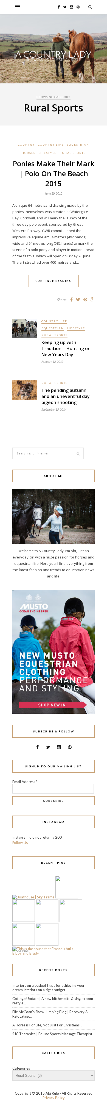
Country (26, 144)
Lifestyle (47, 152)
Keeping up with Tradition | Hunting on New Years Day (66, 348)
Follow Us (20, 842)
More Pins (20, 951)
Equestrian (78, 144)
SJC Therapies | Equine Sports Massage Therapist (52, 1034)
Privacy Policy (54, 1097)
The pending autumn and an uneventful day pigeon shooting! (65, 396)
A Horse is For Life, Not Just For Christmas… (47, 1025)
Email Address (24, 782)
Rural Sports (73, 152)
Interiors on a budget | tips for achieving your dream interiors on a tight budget (48, 987)
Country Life (51, 144)
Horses (28, 152)
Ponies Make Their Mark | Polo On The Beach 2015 (53, 173)
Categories (21, 1068)
